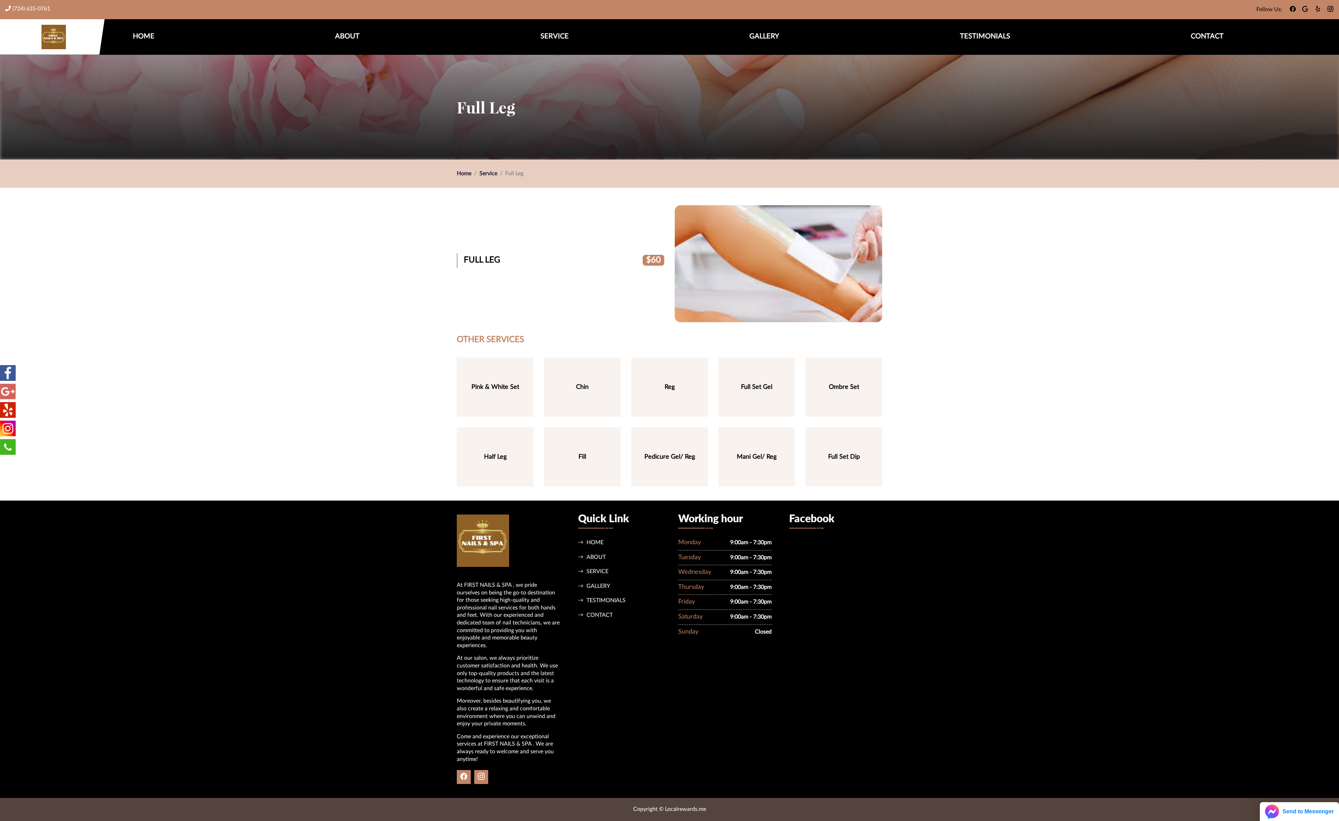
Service (554, 36)
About (347, 36)
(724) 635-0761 (31, 9)
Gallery (764, 36)
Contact (1207, 36)
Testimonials (985, 36)
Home (143, 36)
